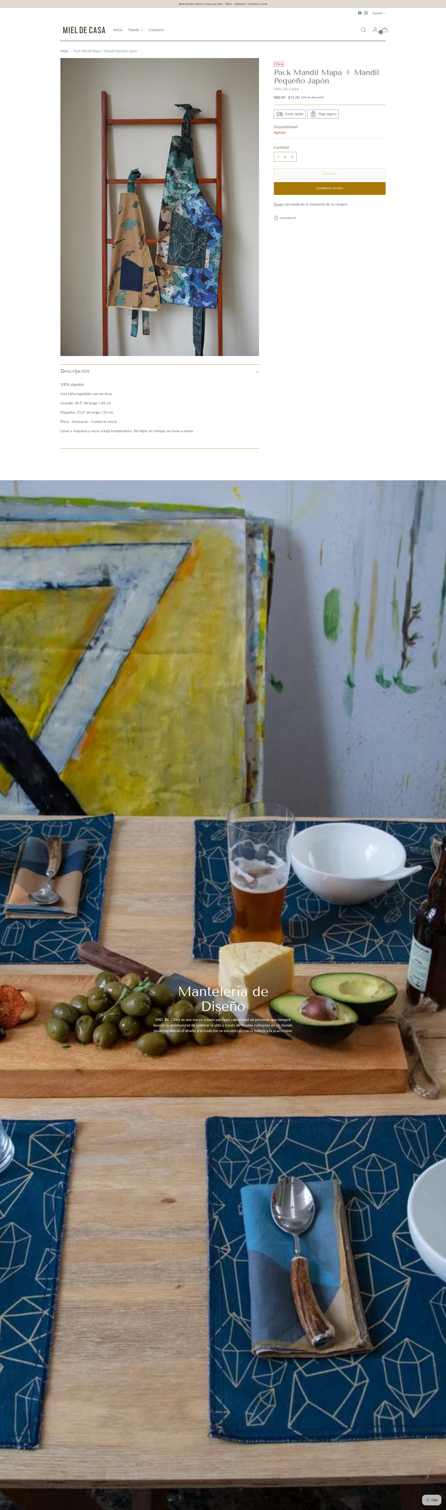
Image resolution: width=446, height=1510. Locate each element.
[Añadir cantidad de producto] (278, 156)
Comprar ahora (329, 188)
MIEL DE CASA (286, 89)
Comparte (288, 218)
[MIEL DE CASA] (83, 30)
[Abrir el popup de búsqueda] (363, 29)
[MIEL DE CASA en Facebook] (360, 13)
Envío (278, 204)
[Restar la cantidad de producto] (292, 156)
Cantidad (281, 147)
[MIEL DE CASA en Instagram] (366, 13)
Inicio (64, 51)
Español (377, 13)
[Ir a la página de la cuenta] (373, 29)
